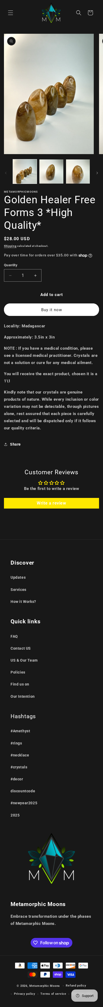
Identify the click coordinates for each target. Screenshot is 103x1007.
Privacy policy (24, 994)
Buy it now (51, 309)
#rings (16, 743)
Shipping (10, 245)
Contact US (21, 648)
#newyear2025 (24, 803)
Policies (18, 672)
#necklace (20, 755)
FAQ (14, 636)
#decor (17, 779)
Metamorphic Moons (44, 986)
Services (18, 589)
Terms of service (53, 994)
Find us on (20, 684)
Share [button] (15, 444)
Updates (18, 577)
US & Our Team (24, 660)
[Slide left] (6, 173)
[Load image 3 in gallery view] (78, 171)
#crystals (19, 767)
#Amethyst (20, 731)
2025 (15, 815)
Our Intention (23, 696)
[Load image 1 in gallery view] (25, 171)
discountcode (23, 791)
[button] (10, 13)
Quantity (10, 265)
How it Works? (23, 601)
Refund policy (76, 985)
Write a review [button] (51, 503)
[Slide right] (97, 173)
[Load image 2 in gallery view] (51, 171)
